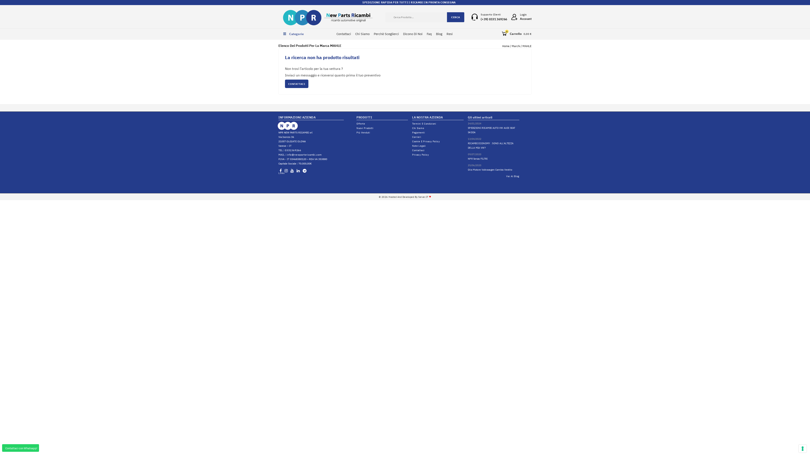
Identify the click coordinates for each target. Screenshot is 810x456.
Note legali (419, 145)
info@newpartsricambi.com (304, 154)
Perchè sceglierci (386, 34)
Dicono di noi (413, 34)
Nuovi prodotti (365, 128)
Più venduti (363, 132)
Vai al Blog (512, 176)
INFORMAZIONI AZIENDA (297, 117)
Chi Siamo (362, 34)
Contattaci (343, 34)
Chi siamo (418, 128)
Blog (439, 34)
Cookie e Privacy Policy (426, 141)
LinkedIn (281, 173)
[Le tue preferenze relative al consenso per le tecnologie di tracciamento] (803, 449)
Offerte (360, 123)
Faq (429, 34)
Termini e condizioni (424, 123)
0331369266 (293, 150)
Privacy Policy (420, 154)
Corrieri (416, 137)
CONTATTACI (296, 84)
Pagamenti (418, 132)
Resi (450, 34)
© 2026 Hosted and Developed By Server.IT (405, 196)
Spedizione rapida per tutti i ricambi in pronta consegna (405, 2)
